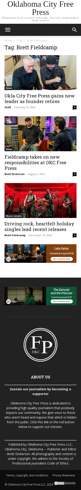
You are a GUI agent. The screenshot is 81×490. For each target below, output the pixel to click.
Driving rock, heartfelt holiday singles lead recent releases (39, 226)
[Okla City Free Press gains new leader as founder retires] (40, 72)
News (9, 88)
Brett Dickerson (14, 174)
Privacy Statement (63, 475)
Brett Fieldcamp (14, 235)
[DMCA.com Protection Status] (64, 484)
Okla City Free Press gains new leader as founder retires (39, 98)
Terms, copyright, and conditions (27, 475)
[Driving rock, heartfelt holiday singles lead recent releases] (40, 200)
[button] (7, 30)
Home (8, 40)
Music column (14, 216)
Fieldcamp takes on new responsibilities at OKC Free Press (35, 162)
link (46, 422)
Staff (7, 107)
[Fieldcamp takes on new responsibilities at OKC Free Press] (40, 133)
